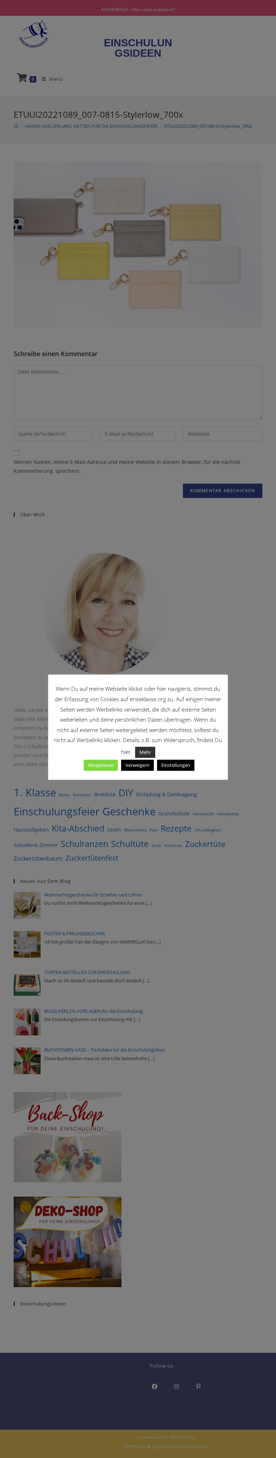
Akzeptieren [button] (101, 765)
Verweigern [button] (137, 765)
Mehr (145, 752)
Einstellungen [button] (175, 765)
